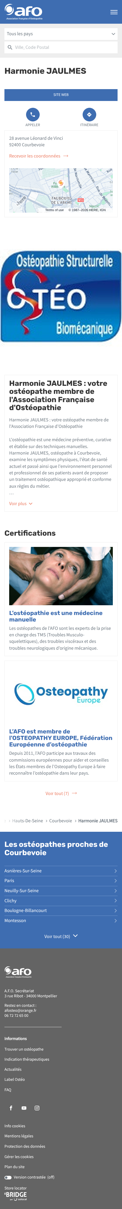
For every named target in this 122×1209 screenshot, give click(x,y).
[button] (114, 11)
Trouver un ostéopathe (24, 1049)
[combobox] (61, 34)
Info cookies (14, 1126)
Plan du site (14, 1167)
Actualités (13, 1069)
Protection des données (24, 1146)
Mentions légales (18, 1136)
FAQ (7, 1090)
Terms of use (54, 210)
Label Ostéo (14, 1080)
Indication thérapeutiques (26, 1059)
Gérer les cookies (18, 1157)
